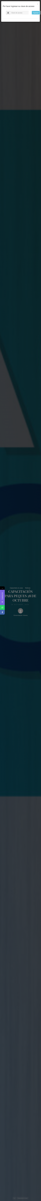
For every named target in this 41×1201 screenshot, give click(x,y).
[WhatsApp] (2, 607)
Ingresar (36, 13)
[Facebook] (2, 612)
